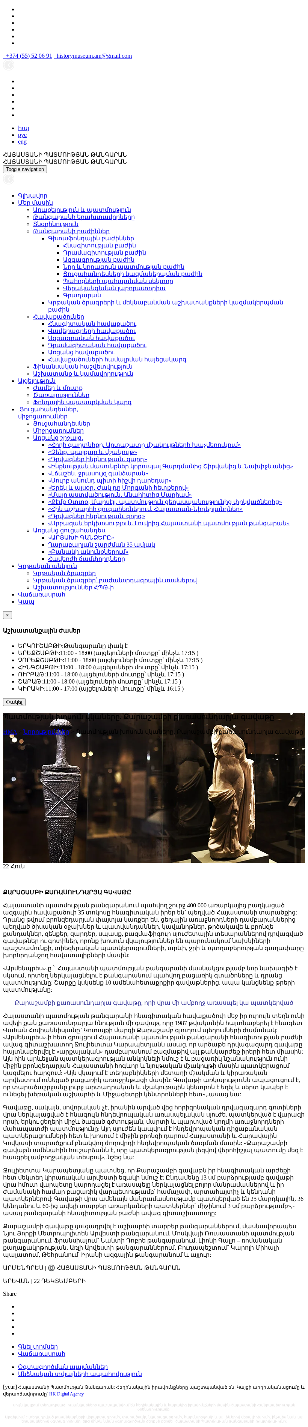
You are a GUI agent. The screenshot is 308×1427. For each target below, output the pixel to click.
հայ (23, 128)
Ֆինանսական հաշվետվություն (83, 366)
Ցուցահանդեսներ (61, 423)
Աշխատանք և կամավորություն (83, 373)
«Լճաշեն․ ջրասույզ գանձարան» (98, 473)
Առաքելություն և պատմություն (82, 210)
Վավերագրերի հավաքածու (92, 331)
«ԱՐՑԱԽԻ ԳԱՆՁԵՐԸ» (81, 537)
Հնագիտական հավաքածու (92, 324)
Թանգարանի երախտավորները (84, 217)
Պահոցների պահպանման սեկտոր (118, 281)
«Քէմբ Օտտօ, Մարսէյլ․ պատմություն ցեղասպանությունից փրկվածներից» (165, 502)
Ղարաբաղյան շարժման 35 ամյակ (101, 544)
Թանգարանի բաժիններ (71, 231)
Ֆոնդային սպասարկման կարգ (82, 402)
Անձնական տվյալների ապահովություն (80, 1374)
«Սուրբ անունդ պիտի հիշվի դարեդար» (110, 480)
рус (22, 135)
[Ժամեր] (9, 182)
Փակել (14, 702)
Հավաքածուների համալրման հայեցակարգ (117, 359)
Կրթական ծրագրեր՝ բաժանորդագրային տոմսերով (115, 580)
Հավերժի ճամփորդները (86, 559)
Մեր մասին (35, 202)
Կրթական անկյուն (47, 566)
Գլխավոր (32, 195)
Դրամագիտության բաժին (104, 252)
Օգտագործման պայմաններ (63, 1367)
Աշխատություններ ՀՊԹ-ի (73, 587)
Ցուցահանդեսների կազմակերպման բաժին (132, 274)
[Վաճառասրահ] (22, 182)
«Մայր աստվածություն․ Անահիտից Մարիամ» (120, 495)
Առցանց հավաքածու (81, 352)
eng (22, 141)
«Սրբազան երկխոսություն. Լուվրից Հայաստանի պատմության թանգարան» (169, 523)
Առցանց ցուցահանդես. (70, 530)
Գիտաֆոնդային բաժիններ (91, 238)
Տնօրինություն (56, 224)
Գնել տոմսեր (38, 1346)
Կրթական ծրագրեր (64, 573)
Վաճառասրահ (41, 594)
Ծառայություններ (61, 395)
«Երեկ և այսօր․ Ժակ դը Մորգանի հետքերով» (118, 487)
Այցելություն (37, 381)
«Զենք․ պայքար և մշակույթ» (92, 452)
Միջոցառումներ (58, 430)
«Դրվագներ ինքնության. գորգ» (96, 516)
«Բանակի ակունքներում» (88, 552)
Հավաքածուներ (58, 316)
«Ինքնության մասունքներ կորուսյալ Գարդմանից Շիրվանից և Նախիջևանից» (170, 466)
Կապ (26, 601)
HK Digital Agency (66, 1394)
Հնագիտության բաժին (99, 245)
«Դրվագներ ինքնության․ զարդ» (97, 459)
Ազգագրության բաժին (98, 259)
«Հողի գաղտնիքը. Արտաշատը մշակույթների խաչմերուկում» (144, 445)
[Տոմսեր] (31, 182)
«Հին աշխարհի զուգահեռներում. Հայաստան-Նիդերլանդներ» (145, 509)
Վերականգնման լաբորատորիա (114, 288)
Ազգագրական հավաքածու (91, 338)
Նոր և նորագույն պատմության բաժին (123, 267)
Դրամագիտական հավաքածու (97, 345)
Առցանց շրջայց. (58, 438)
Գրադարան (82, 295)
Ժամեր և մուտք (58, 388)
